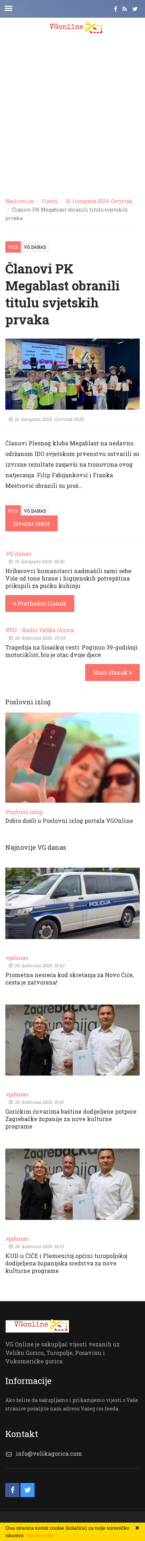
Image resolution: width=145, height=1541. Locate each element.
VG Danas (35, 247)
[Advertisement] (72, 115)
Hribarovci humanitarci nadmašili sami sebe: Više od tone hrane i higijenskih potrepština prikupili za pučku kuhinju (68, 578)
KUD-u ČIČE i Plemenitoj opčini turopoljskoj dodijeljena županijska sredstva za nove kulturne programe (66, 1263)
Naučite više (39, 1535)
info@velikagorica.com (49, 1453)
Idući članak (111, 672)
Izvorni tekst (31, 523)
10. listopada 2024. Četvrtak (99, 201)
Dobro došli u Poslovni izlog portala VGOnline (69, 820)
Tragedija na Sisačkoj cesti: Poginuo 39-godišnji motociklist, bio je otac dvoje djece (71, 650)
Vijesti (49, 201)
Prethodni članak (41, 603)
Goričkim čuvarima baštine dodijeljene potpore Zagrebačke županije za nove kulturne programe (71, 1119)
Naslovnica (19, 201)
